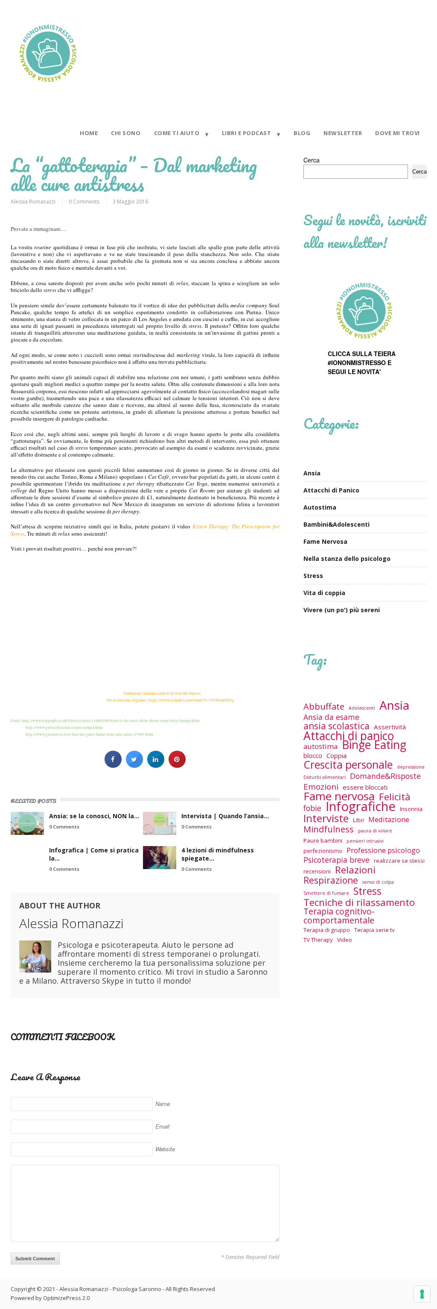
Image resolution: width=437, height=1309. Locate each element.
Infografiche (361, 806)
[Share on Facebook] (113, 765)
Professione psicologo (383, 850)
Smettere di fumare (326, 893)
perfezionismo (322, 851)
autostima (320, 746)
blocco (312, 755)
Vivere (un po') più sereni (341, 610)
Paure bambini (322, 840)
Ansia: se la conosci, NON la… (94, 816)
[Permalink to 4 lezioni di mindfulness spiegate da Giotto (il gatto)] (159, 857)
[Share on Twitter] (134, 765)
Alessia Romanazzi (33, 201)
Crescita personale (348, 764)
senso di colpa (378, 882)
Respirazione (330, 880)
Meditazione (388, 819)
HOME (89, 133)
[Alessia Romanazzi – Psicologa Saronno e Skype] (48, 87)
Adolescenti (362, 708)
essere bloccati (365, 787)
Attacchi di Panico (331, 490)
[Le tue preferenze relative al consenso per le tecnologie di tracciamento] (422, 1294)
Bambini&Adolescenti (336, 524)
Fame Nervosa (325, 541)
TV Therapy (318, 939)
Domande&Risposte (385, 776)
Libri (358, 820)
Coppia (336, 755)
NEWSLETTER (342, 133)
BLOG (302, 133)
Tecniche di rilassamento (359, 902)
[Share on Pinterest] (177, 765)
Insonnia (411, 809)
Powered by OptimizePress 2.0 (50, 1298)
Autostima (319, 507)
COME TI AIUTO (177, 133)
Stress (313, 576)
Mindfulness (328, 829)
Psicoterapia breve (336, 859)
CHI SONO (125, 133)
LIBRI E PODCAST (246, 133)
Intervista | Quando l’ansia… (225, 816)
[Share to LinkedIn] (155, 765)
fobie (312, 808)
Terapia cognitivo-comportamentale (339, 916)
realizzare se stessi (399, 860)
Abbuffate (323, 706)
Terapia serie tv (374, 930)
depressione (411, 767)
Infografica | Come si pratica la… (94, 854)
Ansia (311, 473)
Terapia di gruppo (326, 930)
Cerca (311, 160)
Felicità (395, 796)
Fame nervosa (339, 796)
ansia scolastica (336, 726)
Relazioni (355, 869)
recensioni (317, 871)
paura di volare (375, 831)
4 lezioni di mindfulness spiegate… (217, 854)
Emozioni (320, 786)
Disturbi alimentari (324, 777)
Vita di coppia (324, 593)
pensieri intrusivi (365, 841)
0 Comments (84, 201)
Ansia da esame (331, 717)
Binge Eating (374, 744)
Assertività (390, 726)
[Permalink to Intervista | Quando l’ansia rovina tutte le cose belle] (159, 823)
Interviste (326, 818)
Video (344, 939)
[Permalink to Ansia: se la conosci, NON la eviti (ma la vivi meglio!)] (27, 823)
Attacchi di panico (348, 735)
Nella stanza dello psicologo (346, 558)
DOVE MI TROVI (397, 133)
